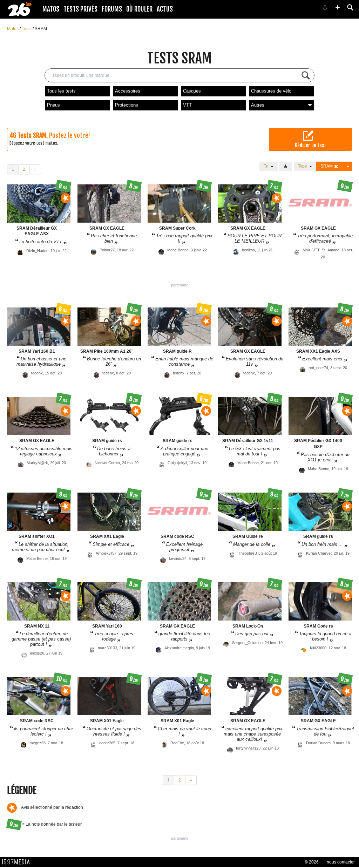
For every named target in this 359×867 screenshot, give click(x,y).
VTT (187, 105)
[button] (337, 7)
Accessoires (127, 91)
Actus (165, 9)
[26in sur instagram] (296, 9)
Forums (112, 9)
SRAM (41, 28)
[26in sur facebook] (288, 9)
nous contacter (341, 862)
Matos (50, 9)
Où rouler (139, 9)
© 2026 (312, 862)
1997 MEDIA (18, 862)
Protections (126, 105)
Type (303, 166)
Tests (27, 28)
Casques (192, 91)
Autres (257, 105)
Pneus (53, 105)
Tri (267, 166)
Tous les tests (61, 91)
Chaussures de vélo (271, 91)
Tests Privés (80, 9)
